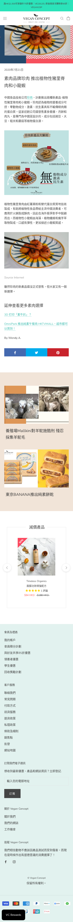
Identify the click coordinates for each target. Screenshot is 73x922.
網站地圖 (10, 750)
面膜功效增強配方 (36, 586)
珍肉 (30, 98)
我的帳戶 (10, 640)
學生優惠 (10, 666)
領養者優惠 (11, 659)
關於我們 (10, 817)
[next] (66, 568)
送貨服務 (10, 712)
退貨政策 (10, 718)
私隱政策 (10, 725)
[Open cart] (68, 18)
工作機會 (10, 829)
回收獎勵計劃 (12, 672)
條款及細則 (11, 731)
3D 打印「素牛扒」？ (18, 315)
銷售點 (8, 738)
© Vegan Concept (36, 878)
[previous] (7, 568)
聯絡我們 (10, 693)
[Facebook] (5, 861)
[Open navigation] (5, 18)
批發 (7, 744)
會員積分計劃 (12, 647)
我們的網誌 (11, 823)
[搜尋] (62, 18)
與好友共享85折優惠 (17, 653)
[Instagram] (14, 861)
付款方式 (10, 706)
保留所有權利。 (36, 883)
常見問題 (10, 699)
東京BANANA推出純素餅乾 (30, 494)
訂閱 (12, 793)
